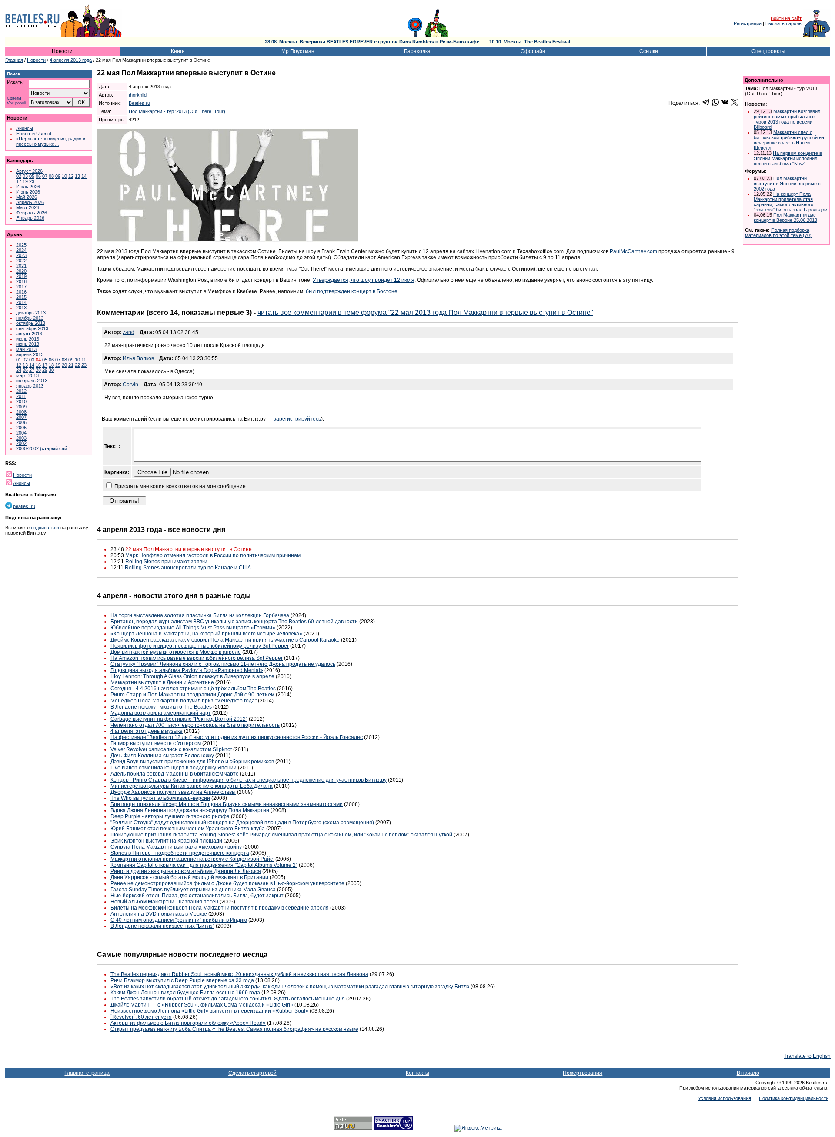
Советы (14, 98)
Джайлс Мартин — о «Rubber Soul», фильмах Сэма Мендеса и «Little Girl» (201, 1005)
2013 (21, 307)
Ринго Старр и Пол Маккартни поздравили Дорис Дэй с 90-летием (192, 695)
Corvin (130, 384)
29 (44, 370)
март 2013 (27, 375)
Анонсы (24, 128)
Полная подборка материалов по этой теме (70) (778, 232)
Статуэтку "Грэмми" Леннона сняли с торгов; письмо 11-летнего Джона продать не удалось (222, 664)
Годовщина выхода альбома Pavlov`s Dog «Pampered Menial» (186, 670)
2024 (21, 250)
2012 (21, 391)
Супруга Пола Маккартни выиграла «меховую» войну (176, 847)
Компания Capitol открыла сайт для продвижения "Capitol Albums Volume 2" (203, 865)
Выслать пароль (783, 23)
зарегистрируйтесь (297, 419)
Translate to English (807, 1056)
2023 (21, 255)
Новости (62, 51)
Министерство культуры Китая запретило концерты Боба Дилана (191, 786)
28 (38, 370)
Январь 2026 (30, 218)
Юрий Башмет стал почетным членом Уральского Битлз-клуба (187, 829)
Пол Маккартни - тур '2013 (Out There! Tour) (177, 111)
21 (70, 365)
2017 (21, 286)
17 (18, 181)
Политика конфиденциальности (793, 1098)
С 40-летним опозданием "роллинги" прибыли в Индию (178, 920)
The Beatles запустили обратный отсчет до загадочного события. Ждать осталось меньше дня (227, 999)
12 (70, 176)
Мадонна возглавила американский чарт (160, 713)
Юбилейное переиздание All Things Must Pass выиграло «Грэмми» (192, 628)
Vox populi (16, 103)
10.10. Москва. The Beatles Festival (529, 41)
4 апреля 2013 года (71, 60)
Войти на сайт (786, 18)
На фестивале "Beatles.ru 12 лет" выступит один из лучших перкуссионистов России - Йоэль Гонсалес (236, 737)
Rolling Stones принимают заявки (166, 561)
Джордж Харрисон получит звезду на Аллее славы (173, 792)
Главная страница (87, 1073)
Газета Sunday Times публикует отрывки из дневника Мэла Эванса (193, 889)
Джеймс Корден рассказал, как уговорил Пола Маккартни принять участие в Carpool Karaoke (225, 640)
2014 (21, 302)
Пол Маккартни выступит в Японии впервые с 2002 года (787, 183)
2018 (21, 281)
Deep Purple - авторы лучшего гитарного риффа (170, 816)
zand (128, 332)
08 (51, 176)
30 (51, 370)
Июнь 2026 (28, 191)
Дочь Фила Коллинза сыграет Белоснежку (162, 755)
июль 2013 (27, 338)
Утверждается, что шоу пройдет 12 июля (363, 280)
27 (31, 370)
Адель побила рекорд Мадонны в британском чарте (174, 774)
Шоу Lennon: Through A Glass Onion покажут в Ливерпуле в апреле (192, 676)
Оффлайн (533, 51)
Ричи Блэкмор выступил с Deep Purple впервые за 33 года (182, 980)
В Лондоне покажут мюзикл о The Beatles (161, 707)
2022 (21, 260)
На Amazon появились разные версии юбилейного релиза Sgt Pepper (196, 658)
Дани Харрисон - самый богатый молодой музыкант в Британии (189, 877)
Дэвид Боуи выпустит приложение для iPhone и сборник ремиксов (192, 762)
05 (31, 176)
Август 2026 (29, 171)
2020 (21, 271)
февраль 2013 (31, 380)
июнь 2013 (27, 344)
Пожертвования (582, 1073)
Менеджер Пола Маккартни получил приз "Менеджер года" (183, 701)
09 (57, 176)
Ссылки (648, 51)
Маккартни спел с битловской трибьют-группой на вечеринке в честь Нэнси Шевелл (789, 140)
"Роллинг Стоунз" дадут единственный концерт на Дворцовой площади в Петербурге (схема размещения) (242, 822)
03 (25, 176)
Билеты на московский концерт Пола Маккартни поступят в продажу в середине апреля (219, 908)
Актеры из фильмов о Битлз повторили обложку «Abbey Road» (188, 1023)
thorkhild (138, 94)
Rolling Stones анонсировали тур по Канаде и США (188, 568)
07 (44, 176)
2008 (21, 412)
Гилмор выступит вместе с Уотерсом (155, 743)
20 (64, 365)
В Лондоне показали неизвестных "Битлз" (162, 926)
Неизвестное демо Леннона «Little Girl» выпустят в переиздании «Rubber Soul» (209, 1011)
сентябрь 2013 (32, 328)
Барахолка (417, 51)
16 (38, 365)
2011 (21, 396)
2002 (21, 443)
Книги (178, 51)
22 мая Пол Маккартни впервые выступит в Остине (188, 549)
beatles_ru (24, 506)
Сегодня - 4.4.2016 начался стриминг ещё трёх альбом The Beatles (193, 689)
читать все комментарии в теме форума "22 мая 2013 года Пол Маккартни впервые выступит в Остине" (425, 312)
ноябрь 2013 (29, 318)
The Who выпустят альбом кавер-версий (160, 798)
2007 (21, 417)
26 (25, 370)
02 (18, 176)
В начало (748, 1073)
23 (31, 181)
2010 (21, 401)
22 (77, 365)
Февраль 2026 (31, 212)
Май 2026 (26, 197)
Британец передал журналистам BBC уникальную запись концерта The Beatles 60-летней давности (234, 622)
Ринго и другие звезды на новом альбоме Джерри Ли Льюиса (185, 871)
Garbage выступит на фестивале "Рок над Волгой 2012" (178, 719)
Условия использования (724, 1098)
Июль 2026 (28, 186)
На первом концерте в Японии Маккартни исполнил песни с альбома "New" (788, 158)
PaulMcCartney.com (633, 251)
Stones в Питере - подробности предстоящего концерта (179, 853)
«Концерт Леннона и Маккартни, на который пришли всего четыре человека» (206, 634)
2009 (21, 406)
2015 (21, 297)
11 (83, 359)
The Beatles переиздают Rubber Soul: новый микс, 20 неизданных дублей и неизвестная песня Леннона (239, 974)
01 (18, 359)
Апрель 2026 (30, 202)
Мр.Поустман (297, 51)
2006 (21, 422)
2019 (21, 276)
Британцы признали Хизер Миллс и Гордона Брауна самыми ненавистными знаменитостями (226, 804)
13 (77, 176)
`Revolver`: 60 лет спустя (141, 1017)
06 (38, 176)
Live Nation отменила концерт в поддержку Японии (173, 768)
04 (38, 359)
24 (18, 370)
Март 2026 (27, 207)
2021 (21, 265)
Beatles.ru (139, 103)
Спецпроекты (768, 51)
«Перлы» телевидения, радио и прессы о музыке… (50, 141)
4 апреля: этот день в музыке (146, 731)
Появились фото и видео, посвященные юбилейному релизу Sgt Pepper (199, 646)
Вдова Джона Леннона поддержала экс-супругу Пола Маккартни (189, 810)
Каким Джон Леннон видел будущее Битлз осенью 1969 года (185, 993)
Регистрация (748, 23)
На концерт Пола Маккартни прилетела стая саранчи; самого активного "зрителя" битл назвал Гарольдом (791, 201)
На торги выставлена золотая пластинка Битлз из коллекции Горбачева (199, 615)
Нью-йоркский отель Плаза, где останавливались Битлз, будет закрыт (197, 896)
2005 (21, 427)
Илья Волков (138, 358)
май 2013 (26, 349)
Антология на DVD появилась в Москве (158, 914)
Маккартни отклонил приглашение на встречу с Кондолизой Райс (192, 859)
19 (25, 181)
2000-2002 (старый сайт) (43, 448)
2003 (21, 438)
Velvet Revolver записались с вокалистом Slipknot (171, 749)
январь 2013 (29, 385)
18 (51, 365)
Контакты (417, 1073)
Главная (14, 60)
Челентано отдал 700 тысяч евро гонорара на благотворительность (195, 725)
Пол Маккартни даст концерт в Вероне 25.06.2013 (786, 217)
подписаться (45, 527)
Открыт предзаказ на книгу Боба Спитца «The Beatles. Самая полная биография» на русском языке (234, 1029)
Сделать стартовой (252, 1073)
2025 (21, 244)
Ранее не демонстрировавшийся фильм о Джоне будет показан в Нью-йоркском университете (227, 883)
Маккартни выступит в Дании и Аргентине (162, 682)
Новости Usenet (33, 133)
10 (64, 176)
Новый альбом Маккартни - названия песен (164, 902)
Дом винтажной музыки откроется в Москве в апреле (175, 652)
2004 (21, 432)
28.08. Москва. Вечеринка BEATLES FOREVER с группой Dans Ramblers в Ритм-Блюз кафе (373, 41)
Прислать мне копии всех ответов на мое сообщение (180, 486)
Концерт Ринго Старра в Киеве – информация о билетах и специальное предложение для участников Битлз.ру (248, 780)
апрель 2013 (29, 354)
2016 (21, 291)
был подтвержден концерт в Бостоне (351, 291)
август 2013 (29, 333)
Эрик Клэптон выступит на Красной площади (166, 841)
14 (84, 176)
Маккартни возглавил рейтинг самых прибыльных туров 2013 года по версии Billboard (787, 119)
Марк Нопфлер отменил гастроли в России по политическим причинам (213, 555)
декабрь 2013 (31, 312)
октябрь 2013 (30, 323)
